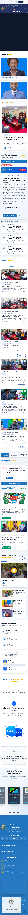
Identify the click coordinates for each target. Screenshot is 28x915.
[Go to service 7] (17, 812)
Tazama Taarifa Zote (9, 161)
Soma (9, 231)
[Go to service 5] (14, 812)
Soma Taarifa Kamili (9, 215)
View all (25, 558)
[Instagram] (2, 838)
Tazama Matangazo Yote (14, 483)
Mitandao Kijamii (11, 1)
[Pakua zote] (22, 639)
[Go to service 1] (9, 812)
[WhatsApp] (21, 838)
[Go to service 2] (10, 812)
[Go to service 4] (13, 812)
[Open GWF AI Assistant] (24, 911)
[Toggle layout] (20, 898)
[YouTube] (25, 838)
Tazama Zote (22, 631)
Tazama (10, 477)
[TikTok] (6, 838)
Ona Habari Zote (14, 266)
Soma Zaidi (6, 147)
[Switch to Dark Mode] (16, 2)
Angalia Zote (21, 488)
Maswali (3, 1)
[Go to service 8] (18, 812)
